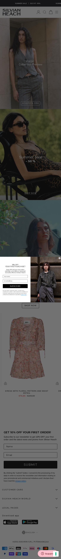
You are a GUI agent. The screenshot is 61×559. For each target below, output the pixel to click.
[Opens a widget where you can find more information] (48, 554)
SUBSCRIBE (15, 286)
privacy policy (24, 294)
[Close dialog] (59, 258)
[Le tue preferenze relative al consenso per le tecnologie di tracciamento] (56, 554)
